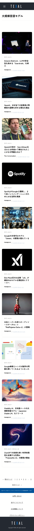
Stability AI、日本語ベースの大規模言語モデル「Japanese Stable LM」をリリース (16, 411)
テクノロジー (8, 57)
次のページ (17, 485)
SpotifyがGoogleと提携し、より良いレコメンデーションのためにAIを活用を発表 (16, 194)
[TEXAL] (16, 6)
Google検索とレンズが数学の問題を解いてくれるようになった (17, 367)
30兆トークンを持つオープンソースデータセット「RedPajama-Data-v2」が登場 (17, 324)
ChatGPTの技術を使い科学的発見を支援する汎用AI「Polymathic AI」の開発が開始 (17, 455)
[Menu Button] (5, 6)
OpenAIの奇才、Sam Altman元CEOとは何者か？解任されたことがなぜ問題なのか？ (16, 149)
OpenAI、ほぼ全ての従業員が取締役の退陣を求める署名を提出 (17, 106)
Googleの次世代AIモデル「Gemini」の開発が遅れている (16, 237)
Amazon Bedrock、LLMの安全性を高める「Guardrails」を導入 (16, 63)
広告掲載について (17, 509)
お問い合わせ (17, 496)
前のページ (7, 479)
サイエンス (15, 449)
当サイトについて (17, 502)
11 (31, 479)
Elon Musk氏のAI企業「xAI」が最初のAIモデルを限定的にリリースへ (16, 280)
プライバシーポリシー (17, 515)
